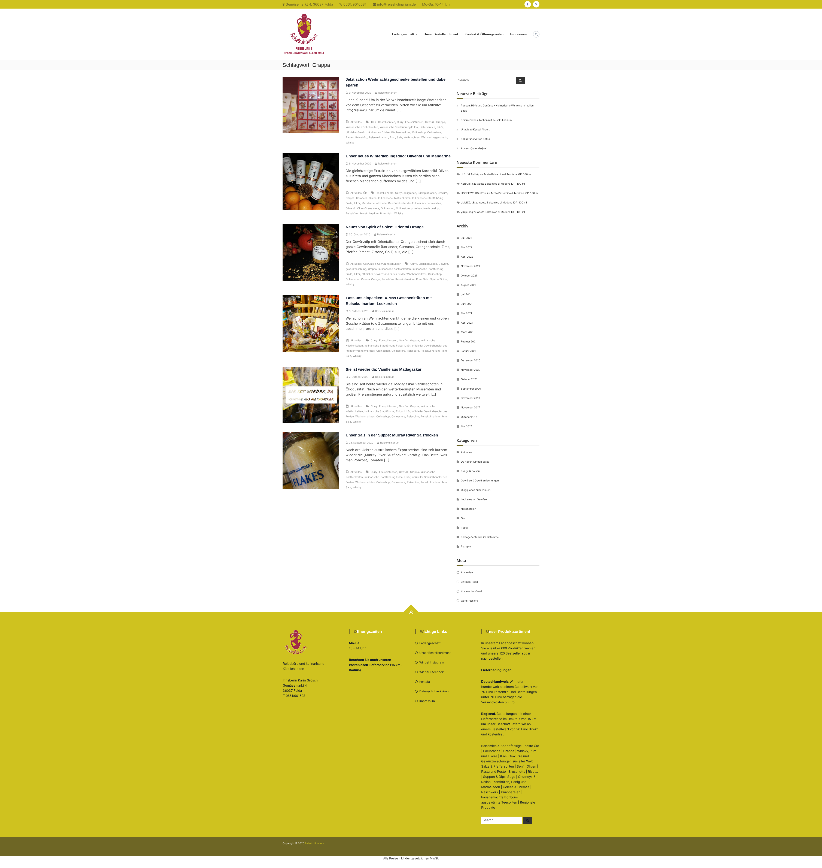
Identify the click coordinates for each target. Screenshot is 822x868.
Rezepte (466, 546)
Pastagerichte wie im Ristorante (480, 537)
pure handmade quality (425, 208)
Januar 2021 (468, 351)
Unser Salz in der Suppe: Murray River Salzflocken (392, 435)
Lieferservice (427, 127)
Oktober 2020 (469, 379)
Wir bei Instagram (431, 662)
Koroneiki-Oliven (366, 198)
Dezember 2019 (470, 398)
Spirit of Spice (438, 279)
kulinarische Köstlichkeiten (362, 127)
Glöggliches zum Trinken (475, 490)
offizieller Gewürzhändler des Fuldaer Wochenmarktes (378, 132)
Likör (440, 127)
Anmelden (467, 572)
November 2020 (470, 369)
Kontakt (424, 681)
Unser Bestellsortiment (441, 34)
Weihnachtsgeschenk (434, 137)
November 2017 (470, 407)
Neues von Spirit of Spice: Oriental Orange (385, 227)
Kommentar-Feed (471, 591)
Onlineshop (419, 132)
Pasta (464, 527)
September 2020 (471, 388)
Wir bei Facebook (431, 672)
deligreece (410, 192)
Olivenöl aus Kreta (368, 208)
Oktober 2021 (469, 275)
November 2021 (470, 266)
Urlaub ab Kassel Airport (475, 129)
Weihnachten (412, 137)
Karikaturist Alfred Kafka (475, 138)
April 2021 (467, 322)
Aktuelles (356, 122)
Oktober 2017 (469, 416)
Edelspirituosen (414, 122)
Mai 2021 (466, 313)
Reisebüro (361, 137)
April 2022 (467, 256)
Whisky (350, 142)
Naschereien (468, 508)
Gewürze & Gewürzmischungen (382, 263)
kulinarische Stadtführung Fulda (399, 127)
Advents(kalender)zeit (474, 148)
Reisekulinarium (387, 92)
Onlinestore (434, 132)
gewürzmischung (356, 268)
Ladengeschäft (403, 34)
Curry (400, 122)
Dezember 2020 (470, 360)
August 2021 (468, 285)
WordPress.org (469, 600)
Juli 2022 (466, 237)
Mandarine (368, 203)
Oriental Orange (370, 279)
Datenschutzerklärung (434, 691)
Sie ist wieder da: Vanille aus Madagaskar (383, 369)
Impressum (518, 34)
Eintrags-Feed (469, 581)
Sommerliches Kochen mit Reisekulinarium (486, 120)
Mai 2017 (466, 426)
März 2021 (467, 332)
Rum (392, 137)
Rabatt (350, 137)
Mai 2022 (466, 247)
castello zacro (385, 192)
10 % (374, 122)
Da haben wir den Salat (475, 461)
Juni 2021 (467, 303)
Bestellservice (386, 122)
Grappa (440, 122)
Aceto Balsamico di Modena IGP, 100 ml (507, 174)
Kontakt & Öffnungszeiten (484, 34)
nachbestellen (492, 658)
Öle (365, 192)
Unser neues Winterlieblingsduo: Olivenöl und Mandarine (398, 156)
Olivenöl (351, 208)
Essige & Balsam (470, 471)
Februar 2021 (469, 341)
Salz (399, 137)
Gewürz (430, 122)
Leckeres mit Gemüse (474, 499)
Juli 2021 (466, 294)
